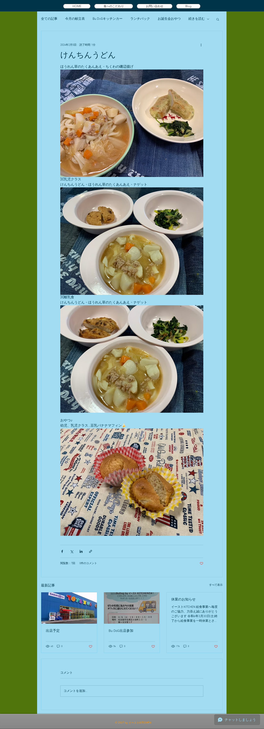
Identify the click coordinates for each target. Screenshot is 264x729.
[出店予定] (69, 608)
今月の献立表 (75, 19)
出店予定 (53, 631)
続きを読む (196, 19)
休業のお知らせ (183, 600)
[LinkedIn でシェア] (81, 551)
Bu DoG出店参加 (121, 631)
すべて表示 (216, 585)
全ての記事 (49, 19)
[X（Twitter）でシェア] (71, 551)
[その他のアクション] (201, 45)
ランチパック (140, 19)
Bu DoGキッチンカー (108, 19)
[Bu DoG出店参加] (132, 608)
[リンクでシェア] (90, 551)
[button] (218, 19)
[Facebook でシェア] (62, 551)
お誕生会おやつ (169, 19)
